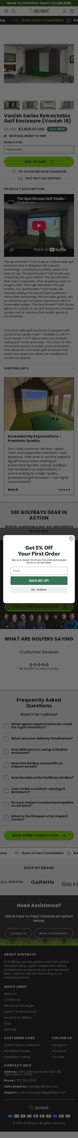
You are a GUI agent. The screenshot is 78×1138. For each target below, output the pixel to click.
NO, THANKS (39, 589)
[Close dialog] (71, 538)
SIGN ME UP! (39, 580)
